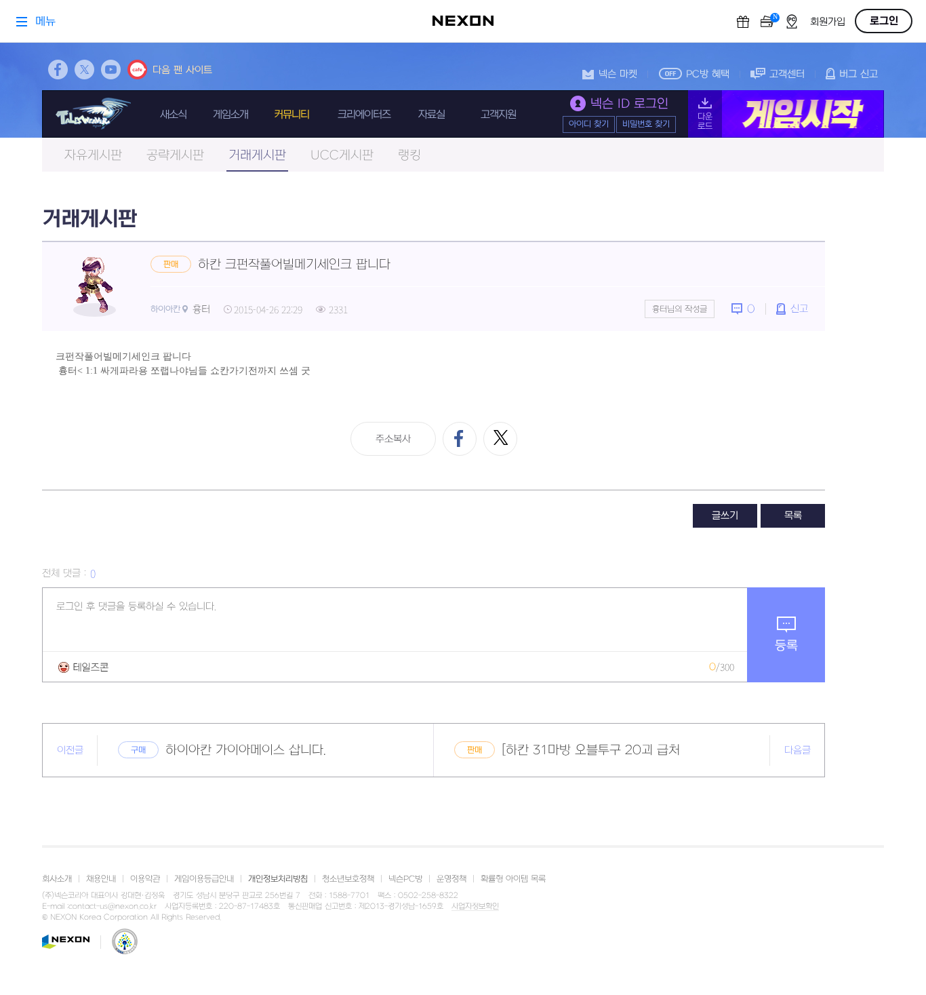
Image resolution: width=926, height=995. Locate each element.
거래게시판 (257, 156)
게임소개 (230, 115)
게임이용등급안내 (204, 879)
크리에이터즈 (364, 115)
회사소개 (57, 879)
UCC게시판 (342, 156)
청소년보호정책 (348, 879)
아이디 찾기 (589, 124)
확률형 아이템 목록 (513, 879)
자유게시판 (93, 156)
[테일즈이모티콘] (83, 667)
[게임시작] (786, 114)
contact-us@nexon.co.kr (112, 906)
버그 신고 (858, 74)
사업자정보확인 (475, 907)
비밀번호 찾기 (646, 124)
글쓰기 (725, 516)
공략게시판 (175, 156)
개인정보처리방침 (278, 879)
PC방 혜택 (707, 74)
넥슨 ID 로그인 (629, 104)
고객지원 (498, 115)
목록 (793, 516)
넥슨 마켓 (618, 74)
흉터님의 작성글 (679, 309)
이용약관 (145, 879)
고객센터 (787, 74)
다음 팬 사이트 (182, 70)
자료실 (431, 115)
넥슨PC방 (405, 879)
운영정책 (451, 879)
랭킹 (409, 156)
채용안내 (101, 879)
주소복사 (393, 439)
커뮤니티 (291, 115)
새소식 (173, 115)
